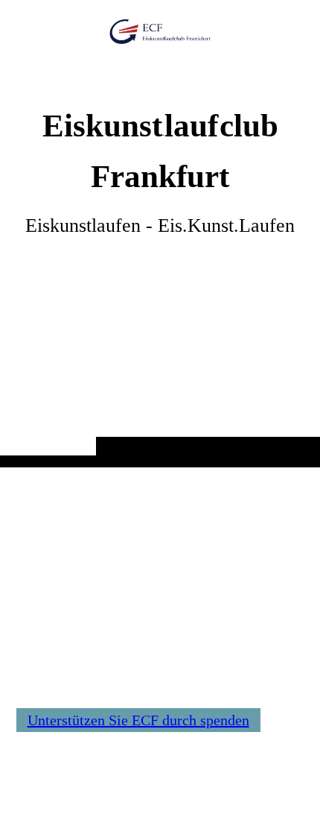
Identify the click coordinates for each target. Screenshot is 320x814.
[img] (160, 263)
